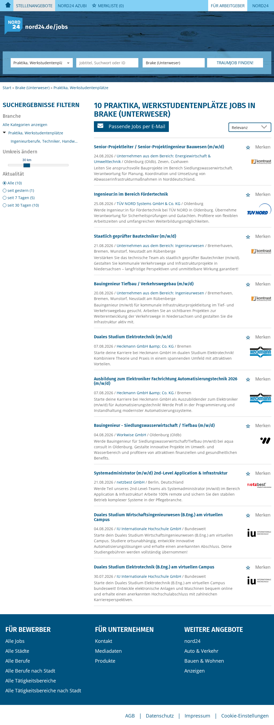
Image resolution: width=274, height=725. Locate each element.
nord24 (192, 641)
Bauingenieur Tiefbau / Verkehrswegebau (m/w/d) (143, 283)
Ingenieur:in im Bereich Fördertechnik (131, 194)
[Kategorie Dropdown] (67, 62)
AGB (130, 715)
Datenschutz (160, 715)
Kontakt (103, 641)
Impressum (197, 715)
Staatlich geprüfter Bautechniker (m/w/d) (135, 236)
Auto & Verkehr (201, 651)
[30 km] (26, 165)
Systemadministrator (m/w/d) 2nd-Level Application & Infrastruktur (160, 473)
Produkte (105, 661)
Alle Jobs (15, 641)
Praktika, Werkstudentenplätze (35, 132)
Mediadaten (108, 651)
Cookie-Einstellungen (245, 715)
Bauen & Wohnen (204, 661)
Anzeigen (194, 670)
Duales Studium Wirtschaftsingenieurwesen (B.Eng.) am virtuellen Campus (158, 517)
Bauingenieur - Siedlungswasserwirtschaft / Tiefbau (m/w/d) (154, 425)
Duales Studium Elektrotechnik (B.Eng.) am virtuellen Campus (154, 567)
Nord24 (260, 5)
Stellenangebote (34, 5)
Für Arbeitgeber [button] (228, 5)
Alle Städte (17, 651)
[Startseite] (38, 24)
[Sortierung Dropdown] (265, 127)
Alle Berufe (17, 661)
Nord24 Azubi (72, 5)
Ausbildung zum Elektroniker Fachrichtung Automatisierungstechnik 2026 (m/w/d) (165, 381)
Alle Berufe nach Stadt (30, 670)
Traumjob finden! (235, 62)
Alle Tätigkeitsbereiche (30, 680)
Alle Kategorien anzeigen (25, 124)
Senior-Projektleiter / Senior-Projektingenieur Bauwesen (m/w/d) (159, 146)
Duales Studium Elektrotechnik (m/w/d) (133, 336)
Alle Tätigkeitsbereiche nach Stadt (43, 690)
